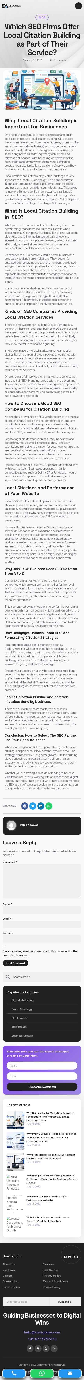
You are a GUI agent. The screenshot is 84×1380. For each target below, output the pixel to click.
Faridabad (24, 531)
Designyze (11, 648)
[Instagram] (38, 1348)
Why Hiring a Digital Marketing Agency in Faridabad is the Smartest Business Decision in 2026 (50, 1116)
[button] (78, 5)
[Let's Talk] (71, 1252)
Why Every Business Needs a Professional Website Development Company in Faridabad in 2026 (51, 1137)
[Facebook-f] (30, 1348)
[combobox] (42, 977)
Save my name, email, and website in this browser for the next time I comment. (40, 953)
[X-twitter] (46, 1348)
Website (8, 933)
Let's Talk (71, 1257)
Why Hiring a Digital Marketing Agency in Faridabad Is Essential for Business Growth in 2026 (51, 1179)
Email (7, 918)
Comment (10, 862)
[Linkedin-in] (54, 1348)
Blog (42, 17)
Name (7, 904)
